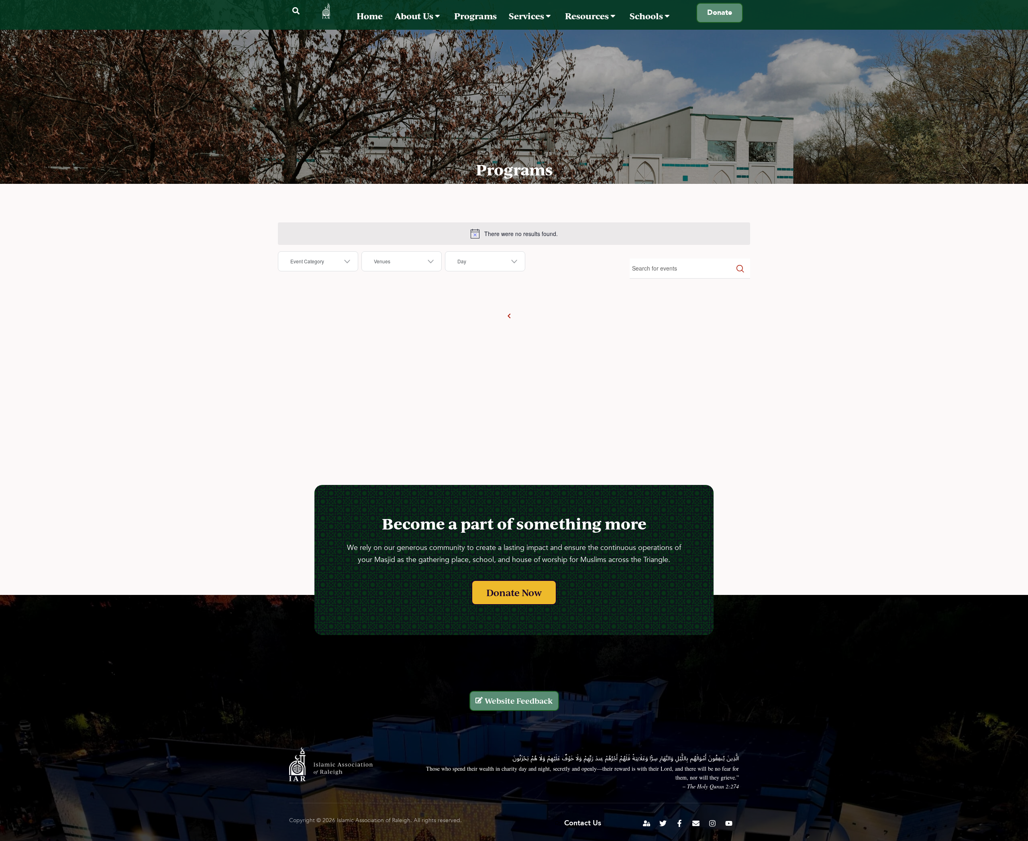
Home (370, 16)
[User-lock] (646, 823)
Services (527, 16)
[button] (295, 11)
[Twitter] (663, 823)
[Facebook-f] (679, 823)
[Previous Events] (509, 316)
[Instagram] (712, 823)
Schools (647, 16)
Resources (587, 16)
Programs (475, 16)
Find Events (740, 269)
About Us (415, 16)
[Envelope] (696, 823)
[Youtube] (729, 823)
